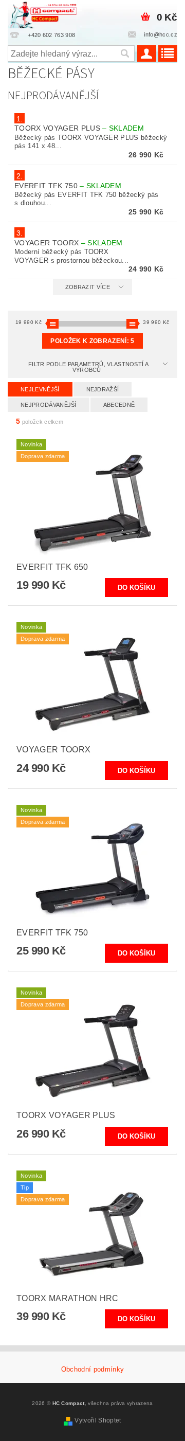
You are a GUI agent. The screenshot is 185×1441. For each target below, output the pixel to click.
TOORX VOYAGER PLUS (79, 128)
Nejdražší (102, 389)
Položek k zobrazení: (92, 341)
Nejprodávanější (49, 405)
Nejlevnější (40, 389)
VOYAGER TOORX (68, 243)
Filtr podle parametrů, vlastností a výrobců (88, 367)
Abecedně (119, 405)
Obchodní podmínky (92, 1369)
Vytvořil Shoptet (98, 1420)
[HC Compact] (43, 13)
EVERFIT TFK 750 (67, 186)
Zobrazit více (87, 287)
